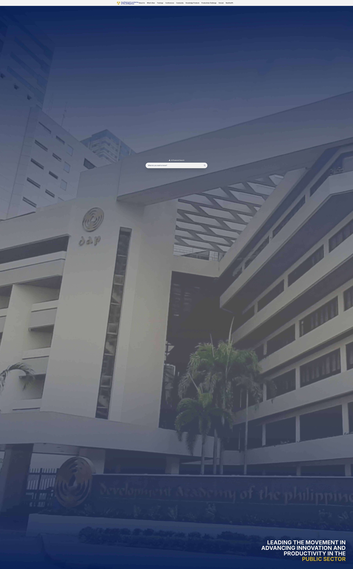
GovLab (221, 3)
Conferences (169, 3)
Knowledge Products (192, 3)
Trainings (160, 3)
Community (179, 3)
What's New (151, 3)
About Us (142, 3)
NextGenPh (229, 3)
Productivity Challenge (209, 3)
